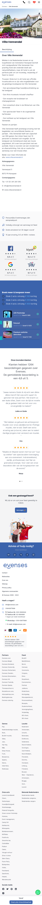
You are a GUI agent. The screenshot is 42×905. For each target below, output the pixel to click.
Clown (4, 798)
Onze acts (6, 792)
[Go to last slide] (2, 23)
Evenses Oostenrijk (8, 667)
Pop (3, 726)
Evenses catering (7, 700)
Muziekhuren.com (7, 691)
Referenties (6, 576)
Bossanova (5, 757)
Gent (23, 784)
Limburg (24, 766)
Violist (4, 867)
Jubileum (25, 688)
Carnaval (24, 667)
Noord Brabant (26, 754)
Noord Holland (26, 745)
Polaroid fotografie (8, 810)
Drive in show (6, 855)
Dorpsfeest (25, 679)
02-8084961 (20, 614)
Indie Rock (5, 766)
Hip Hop (4, 745)
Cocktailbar (5, 843)
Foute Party (5, 861)
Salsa (3, 739)
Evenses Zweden (7, 673)
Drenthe (24, 760)
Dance (4, 763)
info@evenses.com (19, 624)
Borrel (24, 664)
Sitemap (5, 584)
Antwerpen (25, 778)
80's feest (25, 715)
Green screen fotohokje (9, 813)
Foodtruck (5, 837)
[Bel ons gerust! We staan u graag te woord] (24, 2)
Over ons (5, 580)
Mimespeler (5, 828)
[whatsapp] (14, 554)
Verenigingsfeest (27, 709)
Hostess (4, 816)
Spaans (4, 760)
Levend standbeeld (8, 795)
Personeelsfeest (27, 700)
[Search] (29, 2)
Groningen (25, 748)
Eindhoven (25, 739)
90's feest (25, 718)
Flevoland (25, 757)
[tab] (18, 36)
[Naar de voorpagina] (6, 2)
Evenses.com (6, 658)
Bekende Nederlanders (30, 792)
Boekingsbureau (7, 697)
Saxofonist (5, 873)
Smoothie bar (6, 840)
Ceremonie (25, 670)
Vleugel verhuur (7, 852)
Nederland (25, 726)
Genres (4, 724)
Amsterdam (25, 730)
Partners (5, 655)
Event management (8, 819)
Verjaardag (25, 712)
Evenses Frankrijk (7, 682)
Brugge (24, 781)
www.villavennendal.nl (14, 157)
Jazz (3, 742)
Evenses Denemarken (9, 676)
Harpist (4, 876)
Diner (23, 676)
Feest (24, 655)
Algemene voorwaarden (10, 591)
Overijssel (25, 763)
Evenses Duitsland (8, 664)
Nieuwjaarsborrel (27, 697)
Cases (4, 849)
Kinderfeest (25, 691)
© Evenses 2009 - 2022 (10, 595)
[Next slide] (39, 23)
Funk (3, 754)
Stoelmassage (6, 807)
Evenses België (7, 661)
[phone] (21, 554)
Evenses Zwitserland (8, 670)
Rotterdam (25, 736)
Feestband (5, 870)
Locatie (24, 724)
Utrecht (24, 732)
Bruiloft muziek (7, 736)
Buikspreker (5, 864)
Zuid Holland (26, 751)
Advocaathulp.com (8, 694)
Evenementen (26, 682)
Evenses (4, 6)
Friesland (25, 769)
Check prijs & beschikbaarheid (21, 902)
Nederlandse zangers (28, 801)
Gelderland (25, 742)
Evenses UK (6, 679)
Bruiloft (24, 658)
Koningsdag (25, 694)
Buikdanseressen (7, 831)
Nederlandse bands (28, 795)
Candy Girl (5, 822)
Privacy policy (6, 587)
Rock (3, 732)
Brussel (24, 772)
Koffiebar (5, 834)
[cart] (34, 2)
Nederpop (5, 769)
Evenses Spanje (7, 685)
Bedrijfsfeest (26, 661)
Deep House (6, 751)
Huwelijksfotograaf (8, 804)
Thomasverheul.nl (7, 688)
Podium (4, 846)
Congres (24, 673)
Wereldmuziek (6, 879)
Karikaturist (5, 825)
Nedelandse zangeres (29, 798)
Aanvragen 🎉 (21, 510)
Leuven (24, 787)
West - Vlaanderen (28, 775)
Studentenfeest (27, 706)
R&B (3, 748)
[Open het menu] (39, 2)
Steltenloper (6, 801)
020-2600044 (21, 612)
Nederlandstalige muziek (10, 730)
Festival (24, 685)
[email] (8, 554)
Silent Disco (5, 858)
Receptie (24, 703)
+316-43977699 (21, 620)
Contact (4, 573)
